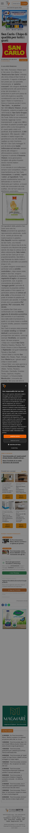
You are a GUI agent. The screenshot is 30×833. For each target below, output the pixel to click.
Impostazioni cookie (7, 430)
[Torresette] (7, 3)
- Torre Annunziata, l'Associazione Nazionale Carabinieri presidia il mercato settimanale (13, 770)
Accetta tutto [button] (15, 436)
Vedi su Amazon (7, 496)
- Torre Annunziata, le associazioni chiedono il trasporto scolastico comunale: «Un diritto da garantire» (12, 778)
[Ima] (14, 619)
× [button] (25, 386)
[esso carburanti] (14, 20)
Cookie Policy (11, 819)
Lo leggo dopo (23, 60)
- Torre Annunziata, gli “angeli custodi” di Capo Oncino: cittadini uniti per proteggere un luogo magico (14, 757)
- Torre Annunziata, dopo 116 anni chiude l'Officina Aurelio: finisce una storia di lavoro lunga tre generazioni (14, 744)
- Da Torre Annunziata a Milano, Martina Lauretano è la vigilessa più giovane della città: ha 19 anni (14, 737)
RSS (21, 821)
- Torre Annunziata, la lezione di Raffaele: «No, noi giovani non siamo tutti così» (14, 764)
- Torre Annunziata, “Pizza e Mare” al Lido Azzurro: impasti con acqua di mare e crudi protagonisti (14, 792)
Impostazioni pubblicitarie (9, 426)
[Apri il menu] (2, 3)
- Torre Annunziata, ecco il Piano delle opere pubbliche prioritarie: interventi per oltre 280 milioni (13, 786)
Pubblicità (18, 819)
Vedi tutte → (24, 471)
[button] (14, 445)
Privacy (19, 818)
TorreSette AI (7, 818)
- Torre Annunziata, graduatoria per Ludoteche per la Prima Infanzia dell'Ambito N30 (13, 750)
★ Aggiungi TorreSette (14, 590)
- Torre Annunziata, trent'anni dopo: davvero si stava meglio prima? (14, 798)
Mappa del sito (15, 821)
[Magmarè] (15, 716)
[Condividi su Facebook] (3, 605)
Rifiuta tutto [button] (15, 440)
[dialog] (14, 416)
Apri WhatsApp (15, 573)
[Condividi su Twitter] (6, 605)
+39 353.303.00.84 (14, 566)
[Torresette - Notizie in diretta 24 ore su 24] (14, 810)
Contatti (14, 818)
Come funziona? (6, 596)
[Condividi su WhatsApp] (9, 605)
